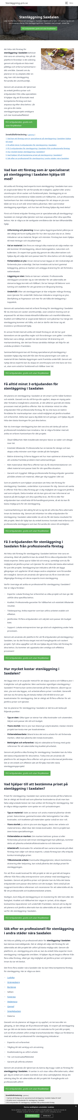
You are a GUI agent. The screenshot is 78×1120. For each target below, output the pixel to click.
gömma (31, 135)
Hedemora (12, 1001)
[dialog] (39, 1112)
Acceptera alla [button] (32, 1116)
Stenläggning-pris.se (17, 3)
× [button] (76, 1106)
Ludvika (11, 977)
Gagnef (10, 1006)
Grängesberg (13, 982)
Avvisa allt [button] (47, 1116)
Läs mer (59, 1112)
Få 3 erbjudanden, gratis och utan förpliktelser (39, 28)
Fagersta (11, 996)
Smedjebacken (14, 1011)
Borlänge (11, 987)
